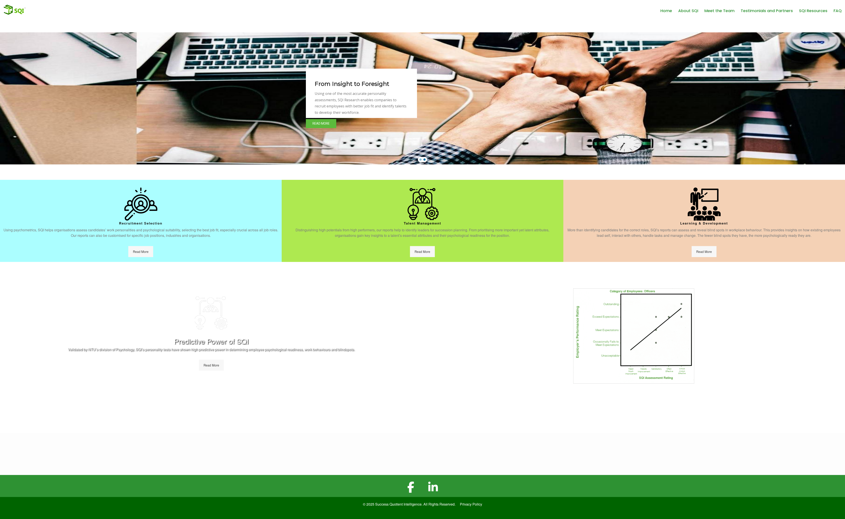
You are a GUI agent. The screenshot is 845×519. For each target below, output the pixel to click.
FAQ (838, 10)
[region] (422, 98)
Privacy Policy (471, 504)
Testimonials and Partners (767, 10)
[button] (420, 159)
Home (666, 10)
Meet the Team (719, 10)
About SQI (688, 10)
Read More (141, 251)
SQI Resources (813, 10)
